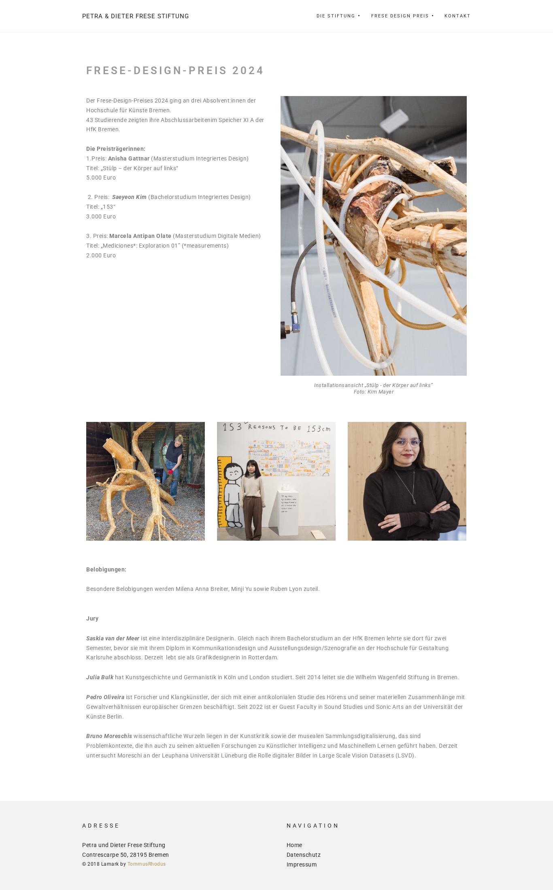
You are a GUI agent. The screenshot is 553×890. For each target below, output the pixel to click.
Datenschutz (304, 854)
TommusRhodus (147, 864)
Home (294, 845)
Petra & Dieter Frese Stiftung (135, 16)
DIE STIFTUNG (336, 16)
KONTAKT (458, 16)
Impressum (302, 864)
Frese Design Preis (400, 16)
